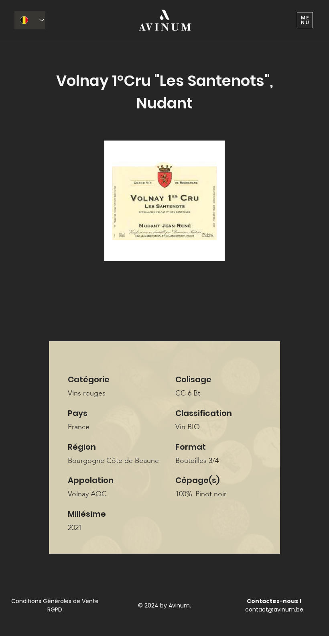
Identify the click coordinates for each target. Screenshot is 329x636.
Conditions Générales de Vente (55, 601)
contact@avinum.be (274, 609)
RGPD (54, 609)
